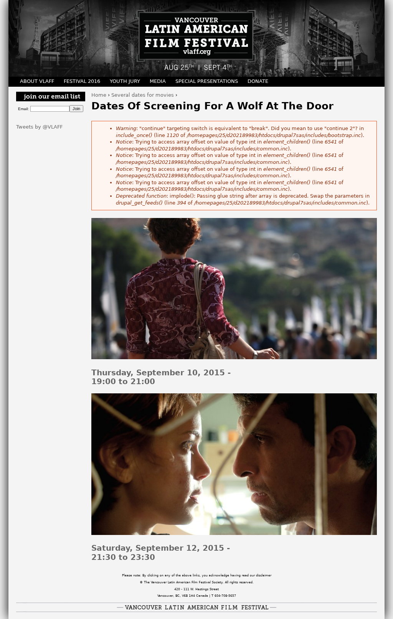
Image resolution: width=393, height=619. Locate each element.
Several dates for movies (142, 95)
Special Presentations (206, 81)
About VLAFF (37, 81)
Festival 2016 (82, 81)
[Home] (196, 38)
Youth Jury (125, 81)
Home (98, 95)
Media (158, 81)
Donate (258, 81)
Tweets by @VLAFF (39, 127)
